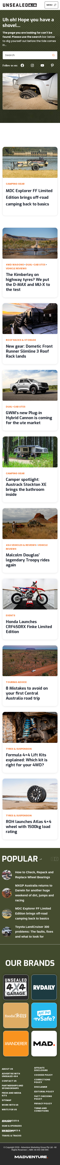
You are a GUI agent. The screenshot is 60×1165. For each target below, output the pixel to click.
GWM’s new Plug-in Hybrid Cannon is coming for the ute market (29, 417)
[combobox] (26, 55)
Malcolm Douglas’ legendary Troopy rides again (28, 560)
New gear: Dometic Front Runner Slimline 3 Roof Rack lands (29, 351)
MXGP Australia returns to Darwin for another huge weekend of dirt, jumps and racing (34, 893)
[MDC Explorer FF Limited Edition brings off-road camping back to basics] (7, 914)
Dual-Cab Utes (35, 264)
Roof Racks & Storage (21, 340)
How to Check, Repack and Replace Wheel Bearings (34, 875)
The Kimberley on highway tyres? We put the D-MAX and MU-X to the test (28, 282)
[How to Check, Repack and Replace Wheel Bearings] (7, 875)
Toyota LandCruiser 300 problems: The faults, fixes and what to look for (34, 931)
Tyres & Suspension (19, 748)
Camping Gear (15, 183)
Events (10, 615)
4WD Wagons (15, 264)
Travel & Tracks (11, 1135)
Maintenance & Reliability (11, 1131)
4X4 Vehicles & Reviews (21, 545)
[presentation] (30, 162)
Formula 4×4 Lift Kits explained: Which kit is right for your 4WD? (26, 759)
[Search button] (53, 55)
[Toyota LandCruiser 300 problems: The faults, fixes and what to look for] (7, 932)
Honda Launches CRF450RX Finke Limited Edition (29, 626)
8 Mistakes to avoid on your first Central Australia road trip (27, 693)
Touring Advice (16, 682)
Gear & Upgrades (12, 1125)
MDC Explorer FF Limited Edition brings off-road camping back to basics (29, 197)
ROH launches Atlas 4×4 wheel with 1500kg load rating (28, 826)
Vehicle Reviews (16, 268)
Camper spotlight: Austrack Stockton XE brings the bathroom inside (26, 487)
